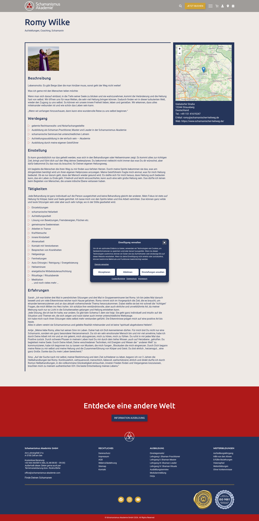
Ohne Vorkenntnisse (222, 469)
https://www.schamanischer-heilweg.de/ (202, 121)
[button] (164, 242)
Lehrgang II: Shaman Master (163, 459)
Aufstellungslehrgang (223, 453)
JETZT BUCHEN (195, 6)
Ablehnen (127, 272)
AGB (100, 459)
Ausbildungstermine (159, 469)
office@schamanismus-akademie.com (42, 473)
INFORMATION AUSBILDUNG (129, 418)
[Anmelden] (222, 6)
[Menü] (210, 6)
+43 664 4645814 (33, 463)
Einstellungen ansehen (153, 272)
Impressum (142, 279)
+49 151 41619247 (190, 113)
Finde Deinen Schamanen (38, 477)
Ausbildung (157, 448)
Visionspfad (218, 463)
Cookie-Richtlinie (118, 279)
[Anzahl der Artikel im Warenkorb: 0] (217, 6)
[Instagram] (130, 500)
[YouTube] (138, 500)
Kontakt (102, 469)
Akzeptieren (104, 272)
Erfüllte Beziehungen (222, 459)
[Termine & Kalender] (233, 6)
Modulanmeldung (158, 473)
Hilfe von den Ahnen (222, 456)
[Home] (42, 6)
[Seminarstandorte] (228, 6)
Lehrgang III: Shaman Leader (163, 463)
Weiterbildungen (223, 448)
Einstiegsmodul (157, 453)
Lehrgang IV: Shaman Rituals (163, 466)
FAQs (152, 476)
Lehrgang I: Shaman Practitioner (165, 456)
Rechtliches (105, 448)
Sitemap (102, 466)
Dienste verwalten (102, 264)
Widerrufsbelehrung (107, 463)
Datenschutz (132, 279)
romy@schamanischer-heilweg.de (201, 117)
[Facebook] (121, 500)
